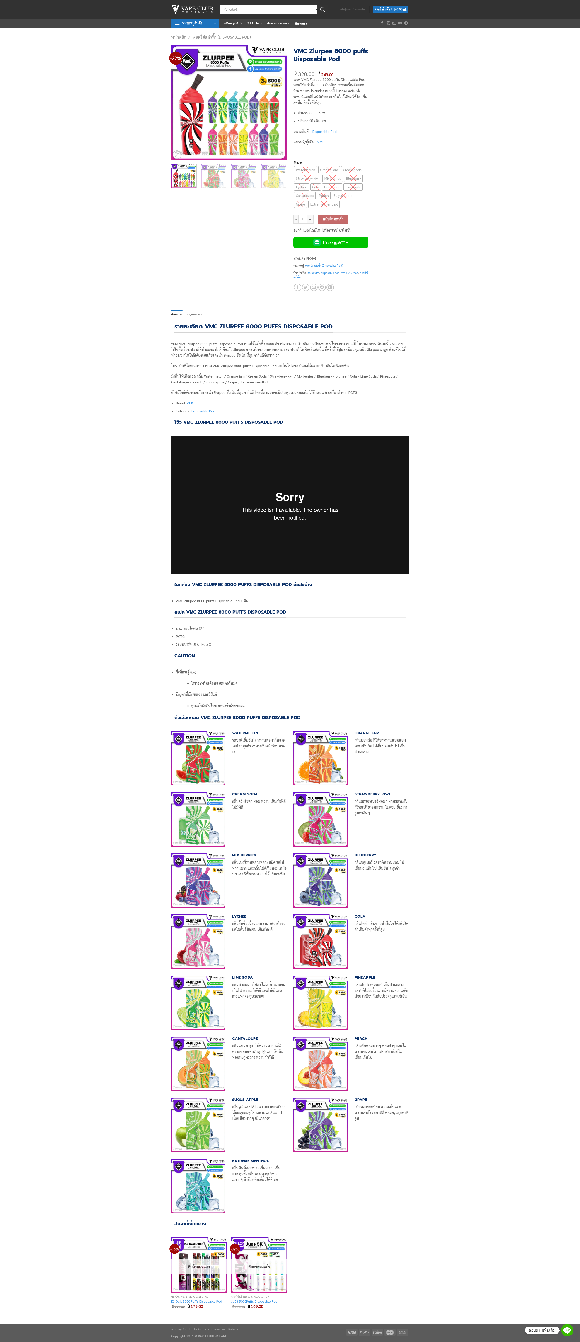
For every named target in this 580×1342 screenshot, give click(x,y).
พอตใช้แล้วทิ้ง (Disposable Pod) (221, 37)
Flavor (298, 162)
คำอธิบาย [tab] (177, 314)
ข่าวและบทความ (277, 23)
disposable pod (330, 273)
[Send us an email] (394, 23)
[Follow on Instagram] (388, 23)
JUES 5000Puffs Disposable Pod (254, 1301)
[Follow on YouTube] (400, 23)
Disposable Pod (324, 131)
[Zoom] (177, 154)
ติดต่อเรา (301, 24)
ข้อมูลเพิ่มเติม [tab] (194, 314)
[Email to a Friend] (314, 287)
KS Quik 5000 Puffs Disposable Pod (196, 1301)
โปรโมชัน (253, 23)
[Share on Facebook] (297, 287)
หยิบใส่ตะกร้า (333, 219)
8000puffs (313, 273)
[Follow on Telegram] (406, 23)
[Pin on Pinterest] (322, 287)
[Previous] (179, 102)
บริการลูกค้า (231, 23)
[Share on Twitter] (305, 287)
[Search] (322, 9)
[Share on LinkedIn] (330, 287)
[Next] (279, 102)
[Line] (567, 1330)
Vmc (344, 273)
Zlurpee (353, 273)
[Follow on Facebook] (382, 23)
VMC (320, 141)
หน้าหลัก (178, 37)
